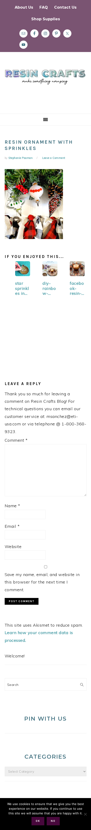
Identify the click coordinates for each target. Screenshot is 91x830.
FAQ (43, 7)
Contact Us (65, 7)
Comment (16, 440)
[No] (85, 814)
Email (12, 526)
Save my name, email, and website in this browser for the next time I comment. (42, 582)
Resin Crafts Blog (45, 87)
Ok (38, 821)
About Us (24, 7)
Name (12, 505)
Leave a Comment (53, 158)
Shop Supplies (45, 19)
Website (13, 546)
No (53, 821)
